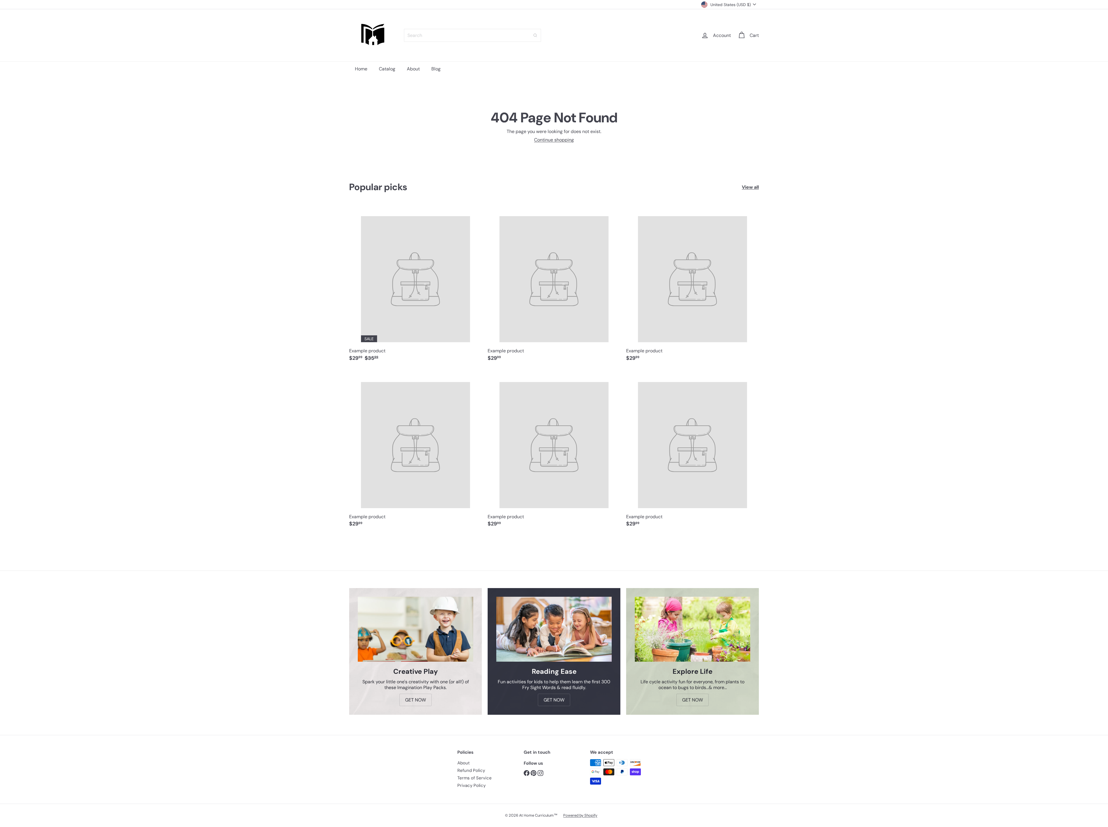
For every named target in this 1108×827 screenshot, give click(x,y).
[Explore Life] (692, 629)
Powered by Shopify (580, 815)
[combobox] (472, 35)
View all (750, 187)
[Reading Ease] (554, 629)
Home (361, 69)
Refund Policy (471, 770)
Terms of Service (474, 778)
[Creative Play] (415, 629)
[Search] (535, 35)
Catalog (387, 69)
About (413, 69)
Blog (436, 69)
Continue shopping (554, 140)
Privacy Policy (471, 785)
